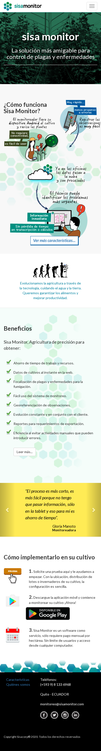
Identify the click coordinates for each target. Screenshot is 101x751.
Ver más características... (54, 240)
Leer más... (25, 452)
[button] (7, 510)
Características (17, 679)
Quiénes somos (18, 684)
